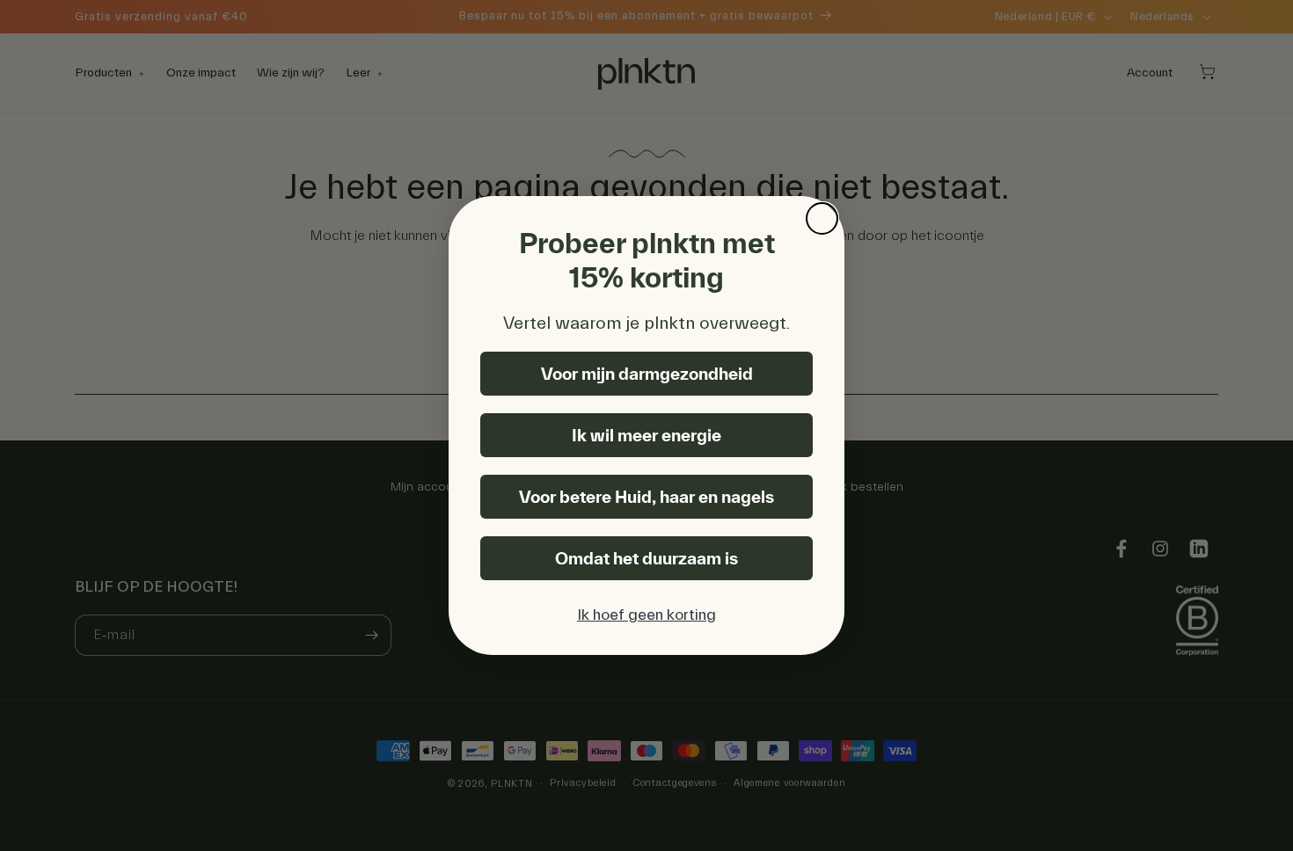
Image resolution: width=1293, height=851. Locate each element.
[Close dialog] (822, 218)
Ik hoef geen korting (646, 615)
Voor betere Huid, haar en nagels (646, 496)
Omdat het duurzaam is (646, 558)
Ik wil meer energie (646, 435)
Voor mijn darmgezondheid (647, 373)
